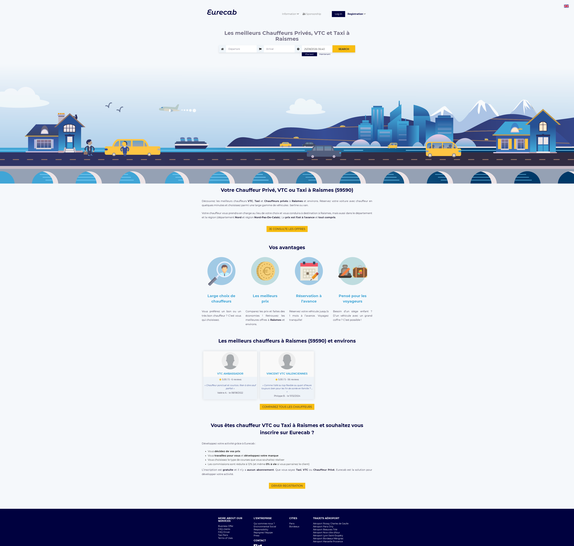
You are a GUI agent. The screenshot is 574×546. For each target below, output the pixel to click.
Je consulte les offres (287, 229)
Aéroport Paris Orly (323, 526)
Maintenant (324, 54)
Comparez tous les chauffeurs (287, 406)
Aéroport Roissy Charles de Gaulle (330, 523)
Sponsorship (313, 14)
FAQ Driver (224, 532)
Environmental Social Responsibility (265, 528)
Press (256, 535)
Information (289, 14)
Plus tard (309, 54)
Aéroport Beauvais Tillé (325, 529)
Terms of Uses (225, 538)
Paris (291, 523)
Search (344, 49)
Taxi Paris (223, 535)
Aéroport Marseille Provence (328, 541)
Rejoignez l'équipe (263, 532)
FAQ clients (224, 529)
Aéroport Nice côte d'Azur (326, 532)
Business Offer (225, 526)
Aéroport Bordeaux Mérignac (328, 538)
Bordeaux (294, 526)
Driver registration (287, 485)
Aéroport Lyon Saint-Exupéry (328, 535)
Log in (338, 14)
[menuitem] (290, 11)
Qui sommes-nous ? (264, 523)
